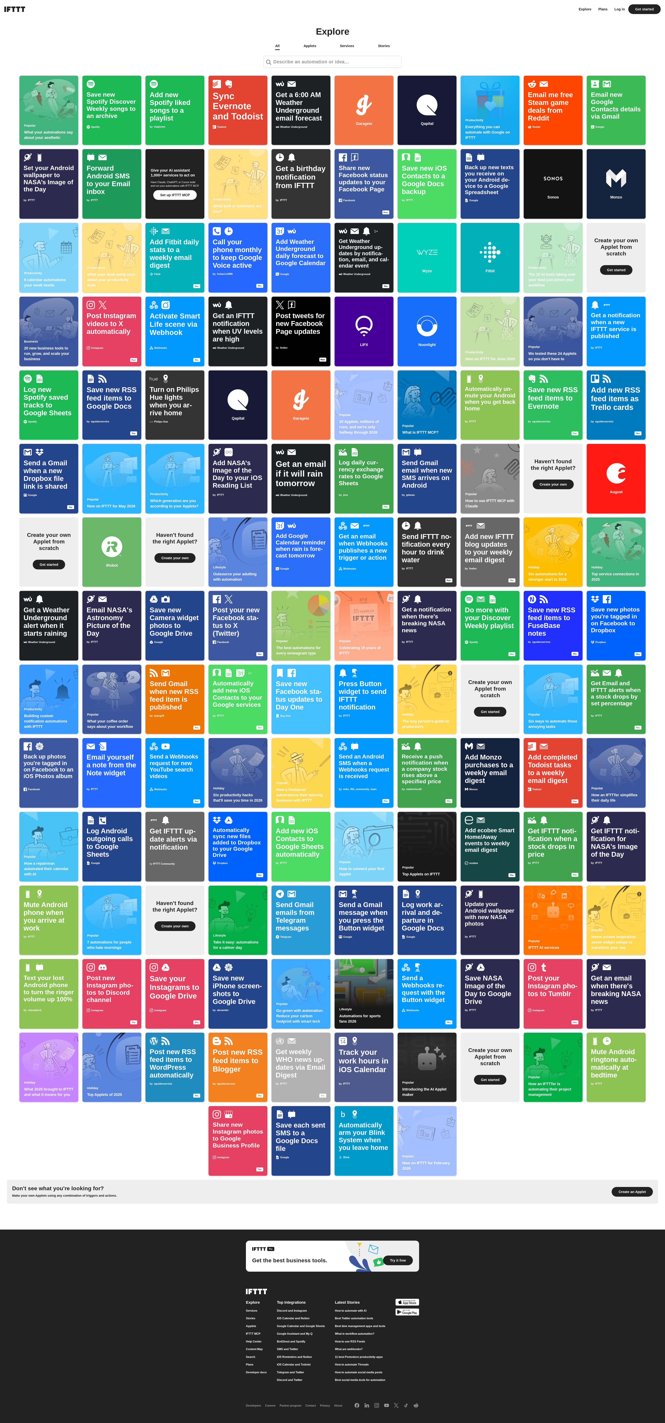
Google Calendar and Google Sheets (301, 1326)
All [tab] (277, 46)
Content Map (254, 1349)
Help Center (253, 1341)
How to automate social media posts (358, 1372)
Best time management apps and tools (360, 1326)
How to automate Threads (352, 1364)
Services (251, 1310)
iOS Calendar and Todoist (294, 1364)
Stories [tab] (384, 46)
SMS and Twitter (287, 1349)
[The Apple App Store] (407, 1303)
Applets (251, 1326)
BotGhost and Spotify (291, 1341)
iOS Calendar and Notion (293, 1318)
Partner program (290, 1405)
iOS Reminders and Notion (294, 1356)
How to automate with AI (350, 1310)
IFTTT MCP (253, 1333)
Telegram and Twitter (290, 1372)
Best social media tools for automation (360, 1379)
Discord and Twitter (289, 1379)
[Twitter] (396, 1405)
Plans (603, 9)
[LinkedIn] (367, 1405)
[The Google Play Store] (407, 1312)
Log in (619, 9)
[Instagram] (377, 1405)
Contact (310, 1405)
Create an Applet (632, 1192)
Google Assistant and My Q (294, 1333)
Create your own (553, 484)
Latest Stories (347, 1302)
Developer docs (256, 1372)
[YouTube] (386, 1405)
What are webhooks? (349, 1349)
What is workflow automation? (354, 1333)
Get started (644, 9)
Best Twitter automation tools (354, 1318)
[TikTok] (406, 1405)
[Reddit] (416, 1405)
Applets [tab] (310, 46)
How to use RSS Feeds (350, 1341)
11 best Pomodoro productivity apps (359, 1356)
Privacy (325, 1405)
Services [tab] (347, 46)
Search (250, 1356)
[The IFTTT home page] (14, 9)
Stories (250, 1318)
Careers (270, 1405)
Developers (253, 1405)
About (338, 1405)
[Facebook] (357, 1405)
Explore (585, 9)
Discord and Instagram (292, 1310)
